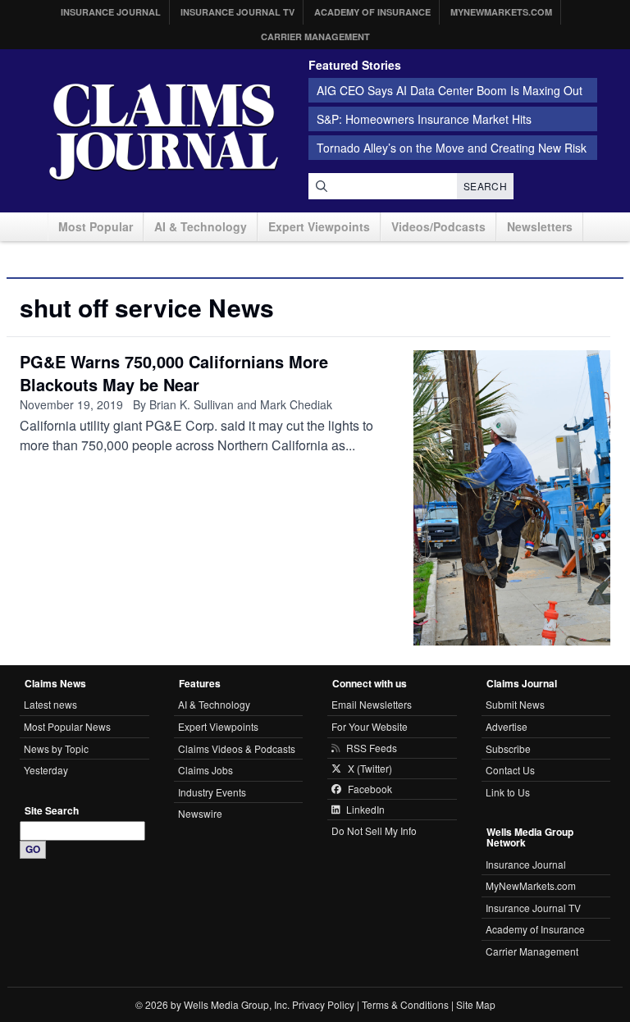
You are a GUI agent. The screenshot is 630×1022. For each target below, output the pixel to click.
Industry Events (212, 792)
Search (485, 186)
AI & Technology (200, 226)
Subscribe (508, 748)
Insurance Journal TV (237, 12)
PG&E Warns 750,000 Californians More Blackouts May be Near (174, 372)
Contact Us (510, 770)
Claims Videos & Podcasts (236, 748)
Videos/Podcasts (438, 226)
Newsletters (540, 226)
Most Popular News (67, 726)
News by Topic (56, 748)
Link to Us (508, 792)
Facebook (370, 789)
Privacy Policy (323, 1004)
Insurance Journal (111, 12)
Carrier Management (315, 36)
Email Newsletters (371, 704)
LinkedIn (365, 809)
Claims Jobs (205, 770)
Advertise (506, 726)
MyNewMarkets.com (501, 12)
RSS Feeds (371, 748)
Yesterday (46, 770)
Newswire (200, 813)
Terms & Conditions (405, 1004)
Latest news (50, 704)
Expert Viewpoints (319, 226)
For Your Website (369, 726)
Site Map (475, 1004)
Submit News (515, 704)
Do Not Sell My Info (374, 830)
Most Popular (95, 226)
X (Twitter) (370, 768)
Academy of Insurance (372, 12)
